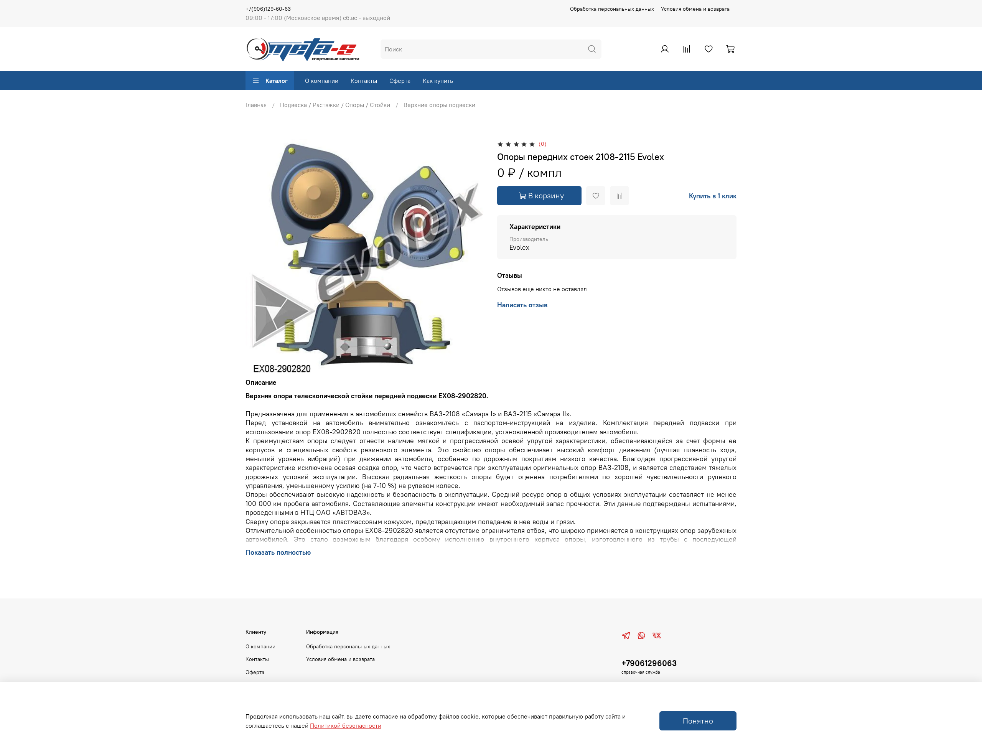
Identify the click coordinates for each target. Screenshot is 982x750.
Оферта (399, 80)
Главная (256, 105)
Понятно (698, 720)
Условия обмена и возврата (695, 8)
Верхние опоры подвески (439, 105)
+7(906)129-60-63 (268, 8)
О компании (321, 80)
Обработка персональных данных (612, 8)
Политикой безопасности (345, 725)
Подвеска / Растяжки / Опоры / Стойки (335, 105)
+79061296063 (649, 663)
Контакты (364, 80)
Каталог (276, 80)
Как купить (438, 80)
